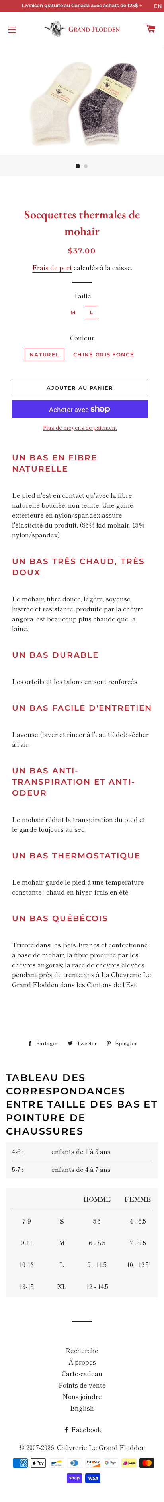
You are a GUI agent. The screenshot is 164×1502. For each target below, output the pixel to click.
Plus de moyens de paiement (80, 427)
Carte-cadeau (82, 1373)
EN (158, 6)
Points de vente (82, 1385)
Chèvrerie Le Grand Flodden (101, 1447)
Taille (82, 295)
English (82, 1408)
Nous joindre (82, 1396)
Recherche (82, 1350)
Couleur (82, 337)
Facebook (85, 1429)
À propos (82, 1362)
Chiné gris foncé (103, 354)
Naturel (44, 354)
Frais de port (52, 267)
